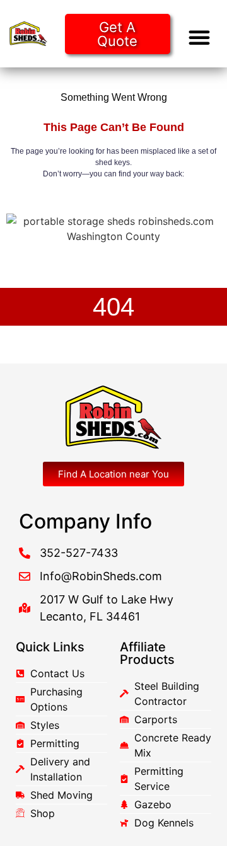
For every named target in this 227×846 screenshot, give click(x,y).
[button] (199, 37)
